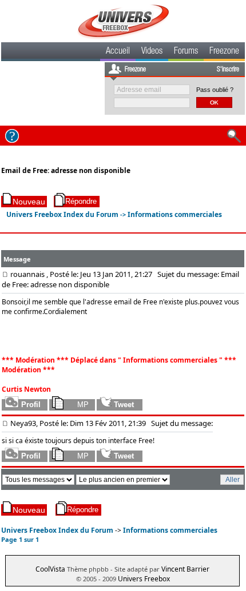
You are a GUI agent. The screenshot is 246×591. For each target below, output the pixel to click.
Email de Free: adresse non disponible (65, 170)
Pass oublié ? (214, 89)
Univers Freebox (144, 579)
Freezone (224, 52)
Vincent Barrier (185, 569)
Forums (186, 52)
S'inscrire (228, 69)
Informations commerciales (175, 214)
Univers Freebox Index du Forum (62, 214)
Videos (151, 52)
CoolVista (50, 569)
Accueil (118, 52)
